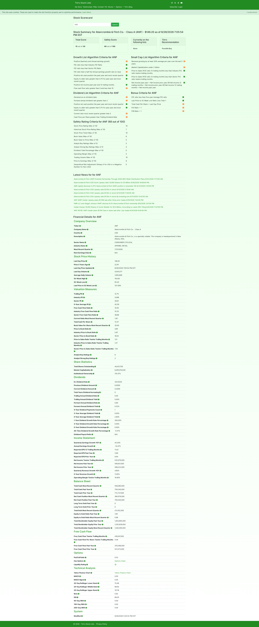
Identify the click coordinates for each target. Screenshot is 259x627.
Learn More (86, 12)
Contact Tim (102, 7)
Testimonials (87, 7)
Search (115, 25)
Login (180, 7)
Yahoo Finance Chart (123, 573)
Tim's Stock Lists (83, 3)
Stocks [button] (111, 7)
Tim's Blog (128, 7)
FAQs (95, 7)
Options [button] (119, 7)
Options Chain (120, 561)
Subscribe (173, 7)
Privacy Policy (101, 624)
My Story (78, 7)
